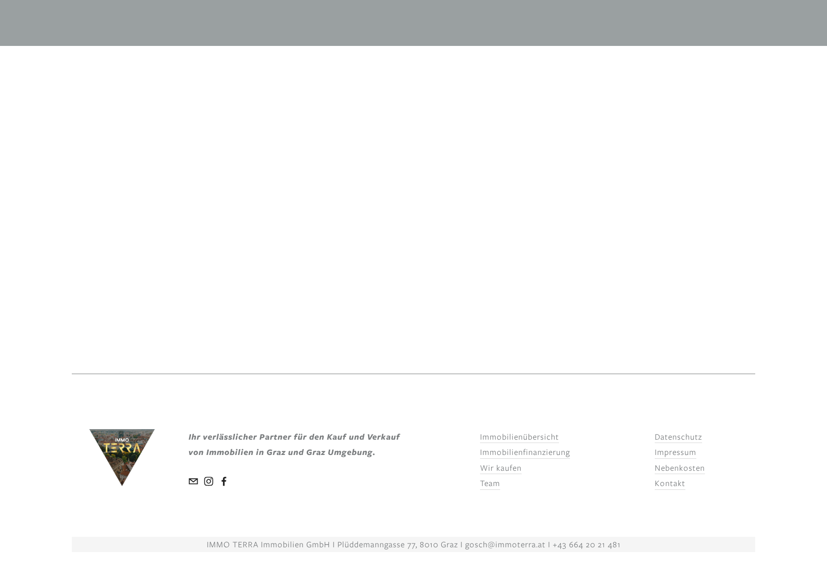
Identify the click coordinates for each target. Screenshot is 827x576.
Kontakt (670, 483)
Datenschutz (678, 437)
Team (490, 483)
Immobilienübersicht (519, 437)
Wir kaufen (501, 468)
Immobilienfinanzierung (525, 452)
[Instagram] (208, 481)
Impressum (675, 452)
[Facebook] (224, 481)
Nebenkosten (680, 468)
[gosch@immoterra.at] (193, 481)
